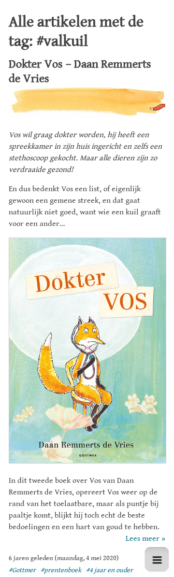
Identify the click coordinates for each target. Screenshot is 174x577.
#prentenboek (61, 570)
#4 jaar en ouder (109, 570)
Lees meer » (145, 538)
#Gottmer (22, 570)
